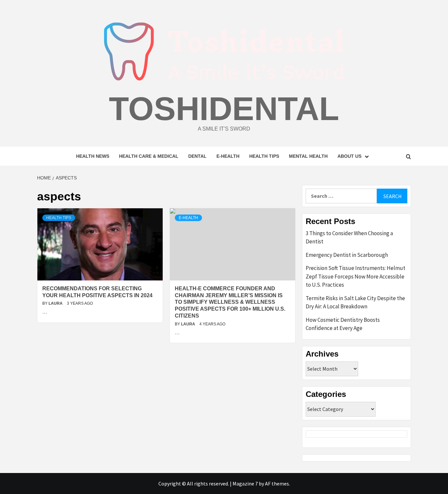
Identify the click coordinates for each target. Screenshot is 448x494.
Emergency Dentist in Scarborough (347, 254)
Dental (197, 156)
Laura (56, 303)
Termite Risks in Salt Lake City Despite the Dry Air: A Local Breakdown (355, 302)
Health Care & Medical (148, 156)
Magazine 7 (245, 483)
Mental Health (308, 156)
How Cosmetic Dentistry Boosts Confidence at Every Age (343, 324)
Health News (92, 156)
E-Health (227, 156)
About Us (349, 156)
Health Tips (264, 156)
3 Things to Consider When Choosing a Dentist (349, 237)
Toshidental (224, 108)
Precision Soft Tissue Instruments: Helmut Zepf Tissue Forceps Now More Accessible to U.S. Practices (355, 276)
